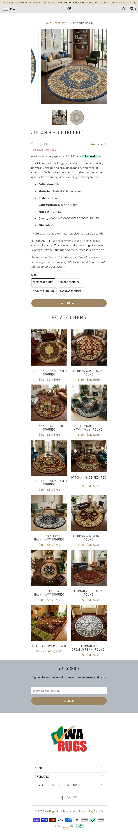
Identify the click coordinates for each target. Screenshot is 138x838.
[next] (103, 66)
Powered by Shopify (91, 811)
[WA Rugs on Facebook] (62, 797)
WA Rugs (50, 811)
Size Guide (96, 144)
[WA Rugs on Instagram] (69, 797)
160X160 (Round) (69, 282)
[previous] (35, 66)
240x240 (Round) (70, 291)
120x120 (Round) (43, 282)
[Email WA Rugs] (75, 797)
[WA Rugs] (69, 9)
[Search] (123, 8)
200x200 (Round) (44, 291)
